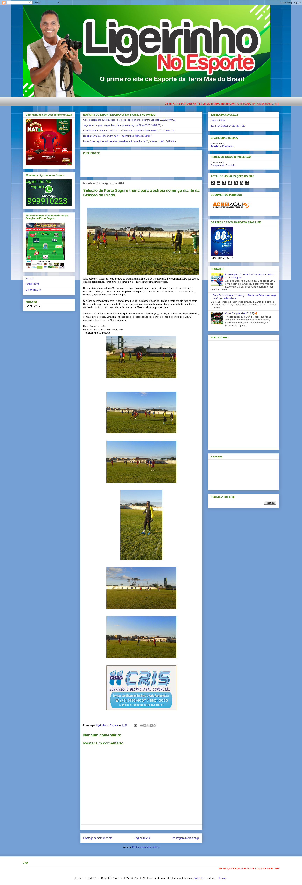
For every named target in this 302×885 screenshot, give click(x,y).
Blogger (222, 878)
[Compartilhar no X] (148, 725)
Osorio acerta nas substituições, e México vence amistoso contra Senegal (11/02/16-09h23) (129, 120)
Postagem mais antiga (186, 838)
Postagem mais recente (97, 838)
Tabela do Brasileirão (222, 146)
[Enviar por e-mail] (141, 725)
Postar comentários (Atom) (146, 847)
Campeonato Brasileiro (223, 165)
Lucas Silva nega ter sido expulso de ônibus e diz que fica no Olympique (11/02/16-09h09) (128, 141)
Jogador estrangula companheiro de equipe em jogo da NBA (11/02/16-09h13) (122, 125)
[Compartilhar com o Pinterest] (154, 725)
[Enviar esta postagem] (135, 725)
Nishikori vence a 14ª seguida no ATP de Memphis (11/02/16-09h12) (117, 136)
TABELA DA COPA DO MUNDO (228, 125)
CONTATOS (32, 284)
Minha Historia (33, 289)
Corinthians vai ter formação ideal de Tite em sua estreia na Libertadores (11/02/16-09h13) (128, 130)
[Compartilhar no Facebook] (151, 725)
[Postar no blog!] (144, 725)
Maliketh (198, 878)
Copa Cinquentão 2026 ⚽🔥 (241, 313)
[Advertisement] (135, 165)
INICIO (29, 278)
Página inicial (142, 838)
